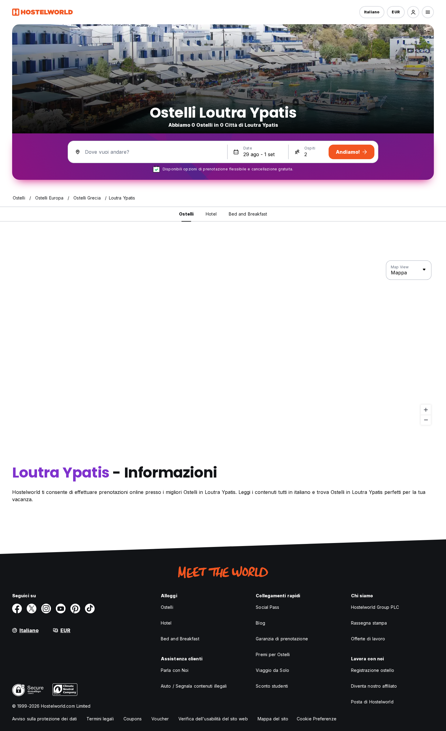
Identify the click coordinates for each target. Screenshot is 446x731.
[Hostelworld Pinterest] (75, 608)
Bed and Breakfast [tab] (248, 213)
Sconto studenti (272, 686)
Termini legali (99, 718)
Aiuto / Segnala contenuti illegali (194, 686)
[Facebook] (17, 608)
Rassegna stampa (369, 622)
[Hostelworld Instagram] (46, 608)
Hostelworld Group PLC (375, 607)
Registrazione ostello (372, 670)
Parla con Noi (174, 670)
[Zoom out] (426, 420)
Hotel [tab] (211, 213)
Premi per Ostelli (273, 654)
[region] (223, 343)
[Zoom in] (426, 410)
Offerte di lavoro (368, 638)
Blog (260, 622)
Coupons (132, 718)
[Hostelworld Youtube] (61, 608)
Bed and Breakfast (180, 638)
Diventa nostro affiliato (374, 686)
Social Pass (267, 607)
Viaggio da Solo (272, 670)
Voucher (160, 718)
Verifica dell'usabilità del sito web (213, 718)
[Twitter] (31, 608)
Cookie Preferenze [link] (316, 718)
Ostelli (167, 607)
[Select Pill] (413, 12)
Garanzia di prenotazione (282, 638)
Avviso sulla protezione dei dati (44, 718)
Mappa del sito (273, 718)
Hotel (166, 622)
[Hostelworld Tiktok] (90, 608)
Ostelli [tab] (186, 213)
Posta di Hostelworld (372, 701)
